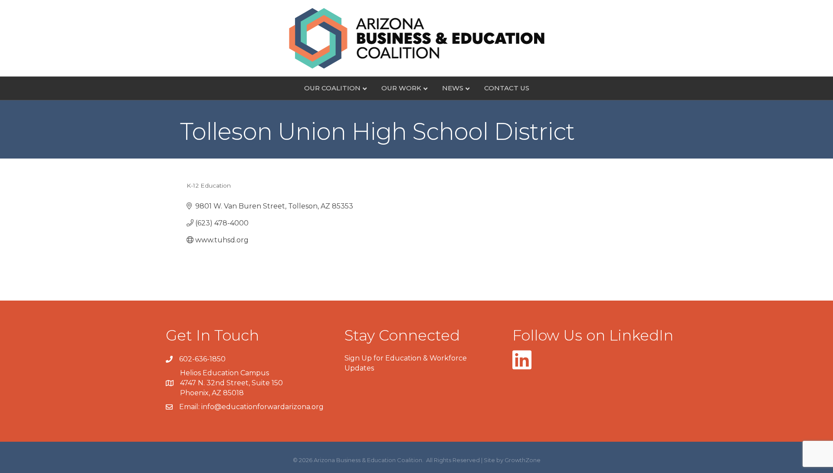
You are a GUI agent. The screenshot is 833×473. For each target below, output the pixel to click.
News (452, 88)
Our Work (401, 88)
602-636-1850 (202, 359)
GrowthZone (523, 459)
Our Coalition (332, 88)
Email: (190, 407)
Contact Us (506, 88)
